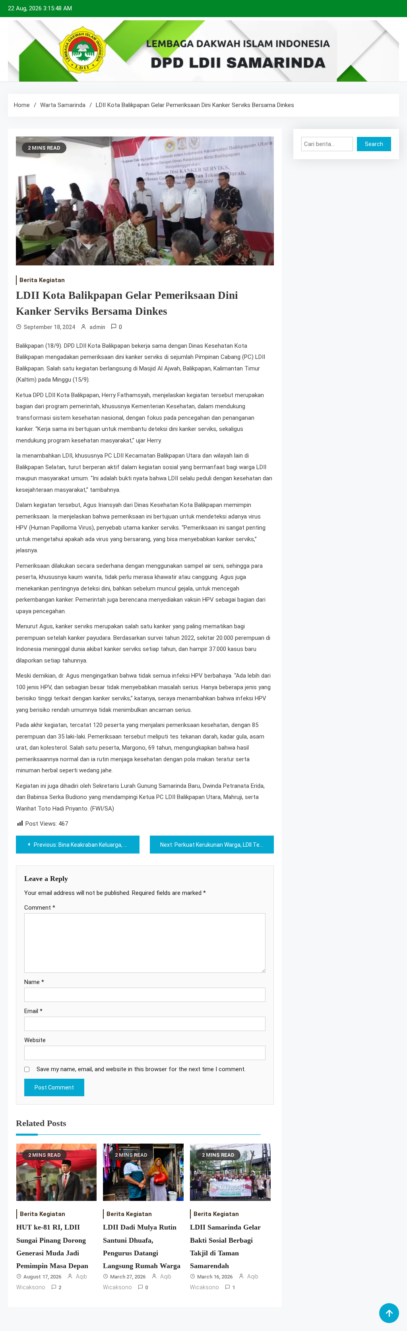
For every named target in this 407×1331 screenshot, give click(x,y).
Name (34, 982)
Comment (39, 907)
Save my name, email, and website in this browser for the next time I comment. (141, 1069)
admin (97, 327)
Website (35, 1040)
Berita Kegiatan (42, 280)
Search (374, 144)
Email (33, 1011)
